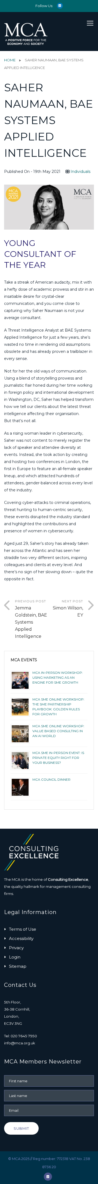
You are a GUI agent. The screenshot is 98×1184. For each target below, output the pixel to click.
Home (10, 60)
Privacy (16, 947)
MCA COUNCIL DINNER (51, 779)
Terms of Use (22, 929)
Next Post (68, 608)
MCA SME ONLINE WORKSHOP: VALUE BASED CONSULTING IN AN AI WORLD (58, 731)
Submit (21, 1128)
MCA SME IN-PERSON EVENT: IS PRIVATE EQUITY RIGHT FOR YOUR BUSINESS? (58, 758)
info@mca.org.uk (19, 1043)
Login (14, 957)
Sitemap (17, 966)
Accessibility (21, 938)
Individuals (80, 171)
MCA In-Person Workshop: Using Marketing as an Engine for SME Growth (57, 677)
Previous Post (31, 619)
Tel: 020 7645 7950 (20, 1036)
